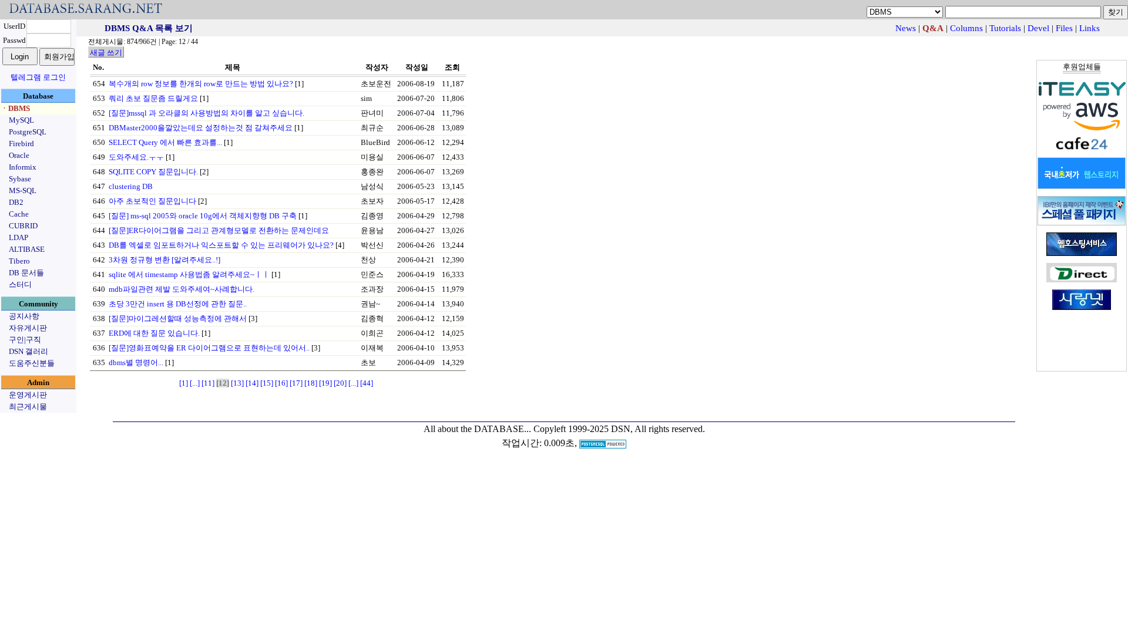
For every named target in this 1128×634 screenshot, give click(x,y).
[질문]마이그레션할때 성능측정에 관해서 (178, 318)
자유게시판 (28, 327)
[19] (325, 383)
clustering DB (131, 186)
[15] (266, 383)
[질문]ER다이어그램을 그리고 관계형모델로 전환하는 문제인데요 (219, 230)
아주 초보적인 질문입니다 (152, 201)
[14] (252, 383)
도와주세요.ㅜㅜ (136, 157)
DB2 (16, 202)
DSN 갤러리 (28, 351)
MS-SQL (22, 190)
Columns (966, 28)
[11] (208, 383)
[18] (310, 383)
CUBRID (23, 225)
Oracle (19, 155)
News (905, 28)
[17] (296, 383)
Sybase (20, 178)
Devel (1038, 28)
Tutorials (1005, 28)
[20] (340, 383)
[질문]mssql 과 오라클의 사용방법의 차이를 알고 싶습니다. (206, 113)
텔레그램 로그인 (38, 77)
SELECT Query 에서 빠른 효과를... (165, 142)
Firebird (21, 143)
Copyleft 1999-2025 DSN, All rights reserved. (619, 429)
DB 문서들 (26, 272)
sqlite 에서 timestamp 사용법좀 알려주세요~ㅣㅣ (189, 274)
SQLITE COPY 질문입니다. (153, 171)
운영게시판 (28, 394)
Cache (19, 214)
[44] (366, 383)
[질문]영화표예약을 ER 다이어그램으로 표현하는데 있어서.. (209, 347)
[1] (183, 383)
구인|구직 (25, 339)
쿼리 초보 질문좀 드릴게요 (153, 98)
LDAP (18, 237)
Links (1089, 28)
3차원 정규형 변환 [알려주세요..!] (164, 259)
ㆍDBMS (15, 108)
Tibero (19, 261)
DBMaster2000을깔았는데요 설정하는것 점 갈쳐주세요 (201, 127)
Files (1064, 28)
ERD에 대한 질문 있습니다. (154, 333)
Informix (22, 167)
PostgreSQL (27, 131)
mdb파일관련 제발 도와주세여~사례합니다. (181, 289)
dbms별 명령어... (136, 362)
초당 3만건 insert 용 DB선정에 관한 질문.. (178, 303)
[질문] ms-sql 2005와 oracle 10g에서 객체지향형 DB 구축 (203, 215)
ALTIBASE (27, 249)
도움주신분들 (32, 363)
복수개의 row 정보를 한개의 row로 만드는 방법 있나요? (201, 83)
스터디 (20, 284)
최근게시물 (28, 406)
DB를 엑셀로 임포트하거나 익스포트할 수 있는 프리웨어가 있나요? (221, 245)
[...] (195, 383)
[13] (237, 383)
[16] (281, 383)
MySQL (21, 120)
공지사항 (24, 316)
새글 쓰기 (106, 52)
